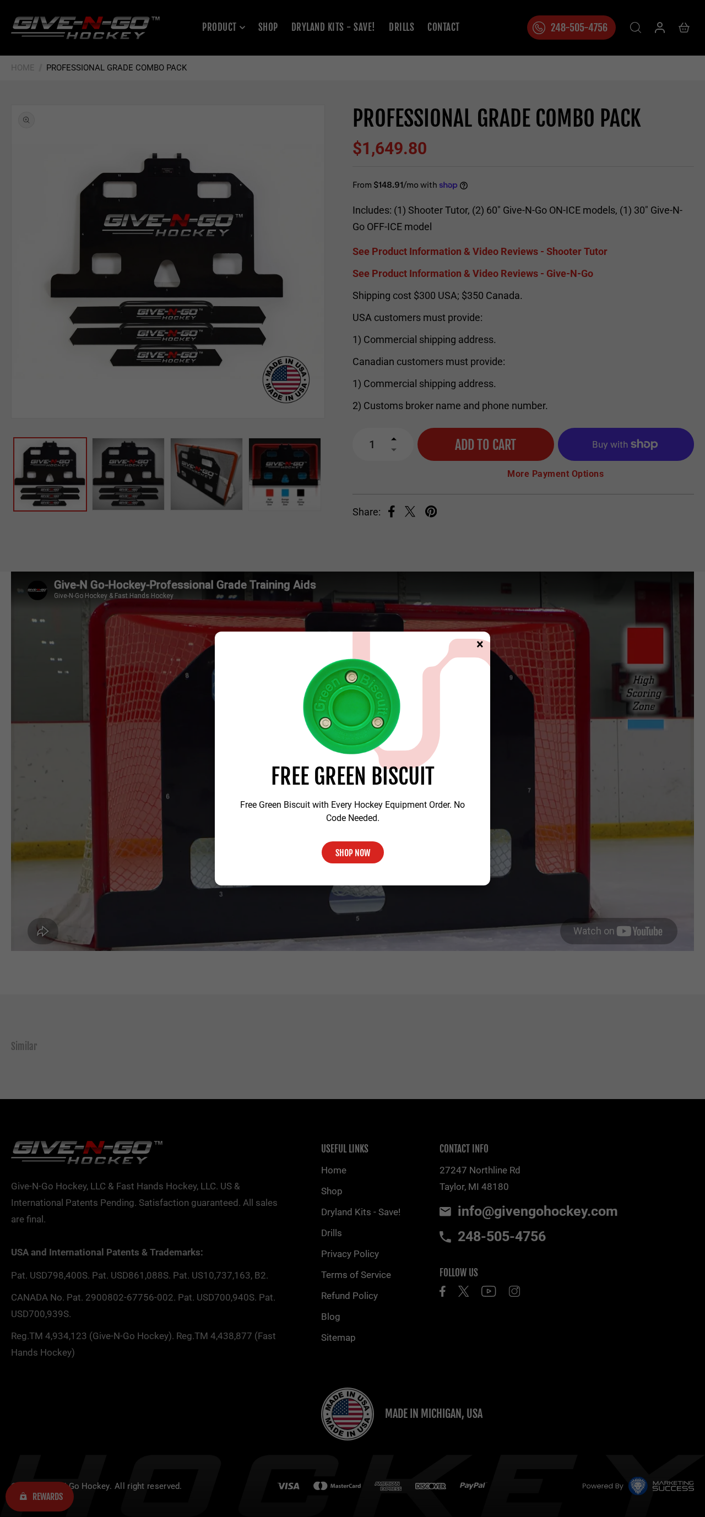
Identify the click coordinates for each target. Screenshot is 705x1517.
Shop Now (352, 852)
